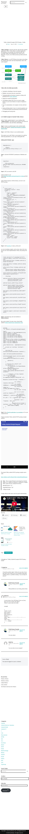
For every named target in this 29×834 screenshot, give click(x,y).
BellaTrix (5, 567)
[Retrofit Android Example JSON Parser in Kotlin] (6, 528)
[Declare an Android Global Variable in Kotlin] (6, 540)
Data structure (4, 735)
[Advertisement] (14, 26)
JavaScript (3, 742)
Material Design (4, 750)
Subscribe (5, 790)
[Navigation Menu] (5, 6)
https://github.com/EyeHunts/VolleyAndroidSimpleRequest (14, 477)
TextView (9, 245)
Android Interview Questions (7, 725)
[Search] (26, 2)
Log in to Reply (23, 568)
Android (3, 723)
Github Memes (4, 682)
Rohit (8, 44)
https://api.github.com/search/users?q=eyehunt (14, 176)
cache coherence (13, 96)
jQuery (2, 744)
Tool (2, 762)
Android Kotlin (4, 727)
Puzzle (2, 756)
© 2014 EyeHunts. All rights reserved (14, 832)
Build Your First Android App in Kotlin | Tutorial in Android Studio (19, 534)
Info (2, 738)
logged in (10, 661)
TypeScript (3, 764)
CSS (2, 733)
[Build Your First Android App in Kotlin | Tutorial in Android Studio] (19, 528)
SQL (2, 760)
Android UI (3, 729)
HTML (2, 737)
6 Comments (20, 44)
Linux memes (4, 684)
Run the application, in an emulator (15, 412)
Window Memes (4, 678)
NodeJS (3, 754)
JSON (2, 746)
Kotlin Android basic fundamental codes (14, 322)
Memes (2, 752)
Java (2, 740)
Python (2, 758)
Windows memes (5, 680)
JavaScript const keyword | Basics (8, 686)
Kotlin (2, 748)
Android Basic (8, 552)
